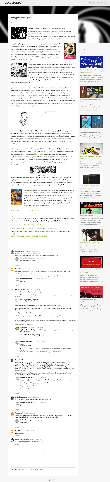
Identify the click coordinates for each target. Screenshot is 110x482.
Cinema (13, 236)
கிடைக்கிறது (14, 164)
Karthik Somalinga (26, 258)
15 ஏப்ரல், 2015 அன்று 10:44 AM (37, 439)
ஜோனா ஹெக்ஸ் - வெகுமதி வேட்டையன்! (89, 242)
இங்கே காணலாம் (48, 151)
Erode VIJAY (19, 360)
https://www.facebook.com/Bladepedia (33, 469)
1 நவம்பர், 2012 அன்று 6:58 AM (32, 251)
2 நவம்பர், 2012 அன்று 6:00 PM (39, 341)
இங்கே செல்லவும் (38, 154)
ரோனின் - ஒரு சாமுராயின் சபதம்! (88, 215)
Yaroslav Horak (16, 93)
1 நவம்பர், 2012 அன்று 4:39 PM (30, 413)
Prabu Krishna (19, 268)
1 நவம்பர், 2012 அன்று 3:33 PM (35, 397)
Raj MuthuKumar (20, 289)
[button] (11, 23)
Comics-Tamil (43, 236)
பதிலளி (17, 265)
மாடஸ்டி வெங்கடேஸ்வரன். (22, 439)
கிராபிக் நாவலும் (17, 159)
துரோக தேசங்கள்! (84, 129)
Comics (28, 236)
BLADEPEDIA (13, 2)
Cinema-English (20, 236)
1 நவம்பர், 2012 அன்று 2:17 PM (31, 360)
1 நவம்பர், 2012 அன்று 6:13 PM (36, 327)
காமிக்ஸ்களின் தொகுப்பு (37, 162)
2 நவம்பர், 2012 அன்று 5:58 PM (39, 258)
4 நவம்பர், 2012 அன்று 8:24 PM (28, 430)
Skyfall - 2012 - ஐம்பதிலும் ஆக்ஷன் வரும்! (28, 210)
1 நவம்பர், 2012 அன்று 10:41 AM (32, 268)
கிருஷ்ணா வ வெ (19, 251)
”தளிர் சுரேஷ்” (19, 413)
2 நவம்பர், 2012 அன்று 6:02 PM (39, 377)
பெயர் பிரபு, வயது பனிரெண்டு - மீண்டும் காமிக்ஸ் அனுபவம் (29, 225)
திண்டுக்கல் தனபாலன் (21, 397)
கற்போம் (14, 218)
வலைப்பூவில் (54, 231)
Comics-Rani (35, 236)
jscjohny (17, 430)
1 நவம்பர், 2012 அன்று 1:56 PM (33, 289)
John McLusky (64, 90)
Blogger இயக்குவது (56, 479)
